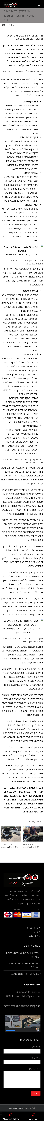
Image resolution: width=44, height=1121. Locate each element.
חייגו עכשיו (33, 1119)
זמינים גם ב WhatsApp (11, 1119)
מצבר (8, 49)
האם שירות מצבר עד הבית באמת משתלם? (24, 967)
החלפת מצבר (34, 937)
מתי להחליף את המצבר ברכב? (25, 975)
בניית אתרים (12, 1110)
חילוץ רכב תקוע (9, 844)
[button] (1, 1113)
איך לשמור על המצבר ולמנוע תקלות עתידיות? (22, 957)
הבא (4, 24)
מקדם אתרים (19, 1110)
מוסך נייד (36, 933)
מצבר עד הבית (33, 929)
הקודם (12, 24)
